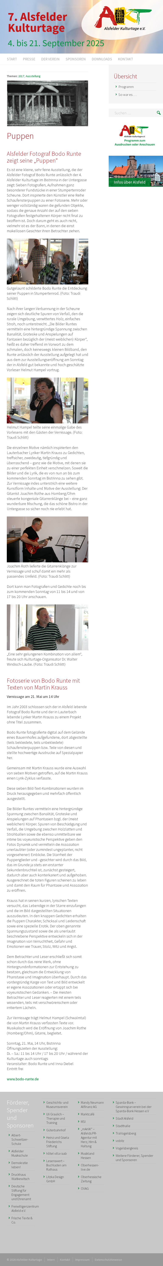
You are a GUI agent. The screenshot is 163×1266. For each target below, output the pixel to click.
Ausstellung (33, 76)
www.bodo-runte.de (23, 1078)
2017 (21, 76)
